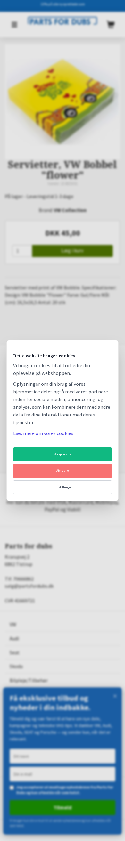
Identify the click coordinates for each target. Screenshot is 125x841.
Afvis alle (62, 470)
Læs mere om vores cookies (43, 433)
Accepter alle (62, 454)
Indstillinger (62, 487)
